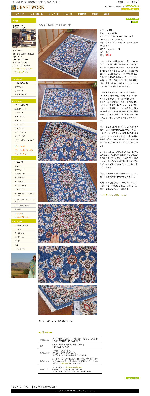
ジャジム (18, 209)
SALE (23, 265)
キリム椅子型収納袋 (22, 205)
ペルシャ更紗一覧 (21, 225)
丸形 (16, 245)
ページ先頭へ (132, 19)
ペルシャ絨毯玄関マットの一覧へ (134, 22)
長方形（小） (20, 233)
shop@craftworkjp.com (73, 367)
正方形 (17, 241)
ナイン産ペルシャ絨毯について (113, 195)
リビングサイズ (20, 94)
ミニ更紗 (18, 229)
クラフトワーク (48, 7)
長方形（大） (20, 237)
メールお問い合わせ (130, 9)
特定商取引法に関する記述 (44, 387)
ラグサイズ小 (20, 124)
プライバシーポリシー (21, 387)
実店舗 (120, 2)
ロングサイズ (20, 136)
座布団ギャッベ (20, 109)
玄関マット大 (20, 120)
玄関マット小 (20, 117)
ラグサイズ (19, 91)
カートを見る (132, 2)
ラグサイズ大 (20, 128)
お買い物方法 (65, 363)
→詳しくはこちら (20, 72)
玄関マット (19, 87)
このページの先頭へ (132, 378)
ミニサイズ (19, 113)
